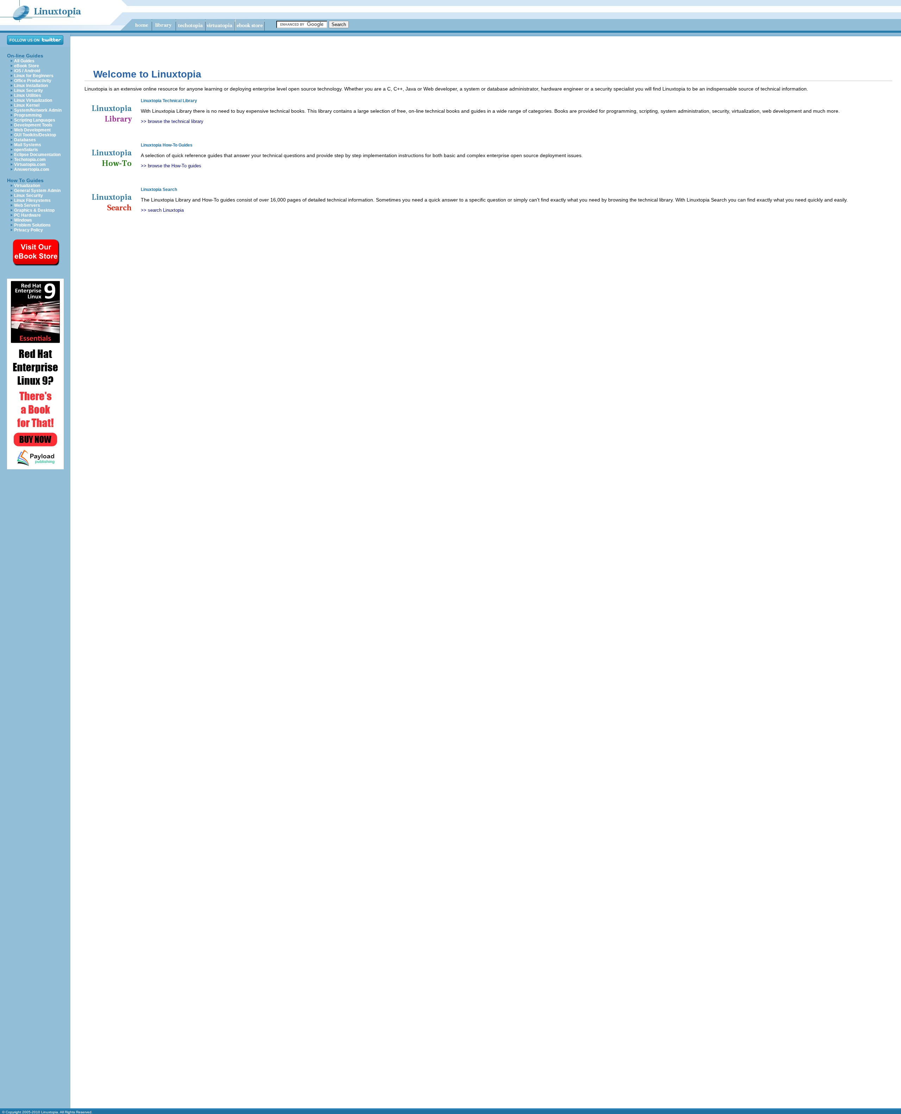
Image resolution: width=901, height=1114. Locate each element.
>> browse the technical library (172, 121)
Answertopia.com (31, 169)
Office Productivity (32, 80)
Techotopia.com (30, 159)
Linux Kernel (26, 105)
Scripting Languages (34, 120)
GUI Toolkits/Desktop (35, 134)
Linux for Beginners (33, 75)
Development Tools (33, 125)
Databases (25, 139)
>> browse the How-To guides (171, 165)
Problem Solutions (32, 225)
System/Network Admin (38, 110)
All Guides (24, 60)
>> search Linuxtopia (162, 210)
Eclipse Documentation (37, 154)
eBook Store (26, 65)
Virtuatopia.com (30, 164)
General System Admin (37, 190)
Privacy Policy (28, 230)
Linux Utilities (27, 95)
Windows (23, 220)
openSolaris (26, 149)
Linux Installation (31, 85)
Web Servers (27, 205)
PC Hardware (27, 215)
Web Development (32, 130)
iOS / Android (27, 70)
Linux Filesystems (32, 200)
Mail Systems (27, 144)
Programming (28, 115)
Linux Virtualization (33, 100)
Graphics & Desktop (34, 210)
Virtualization (27, 185)
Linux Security (28, 90)
